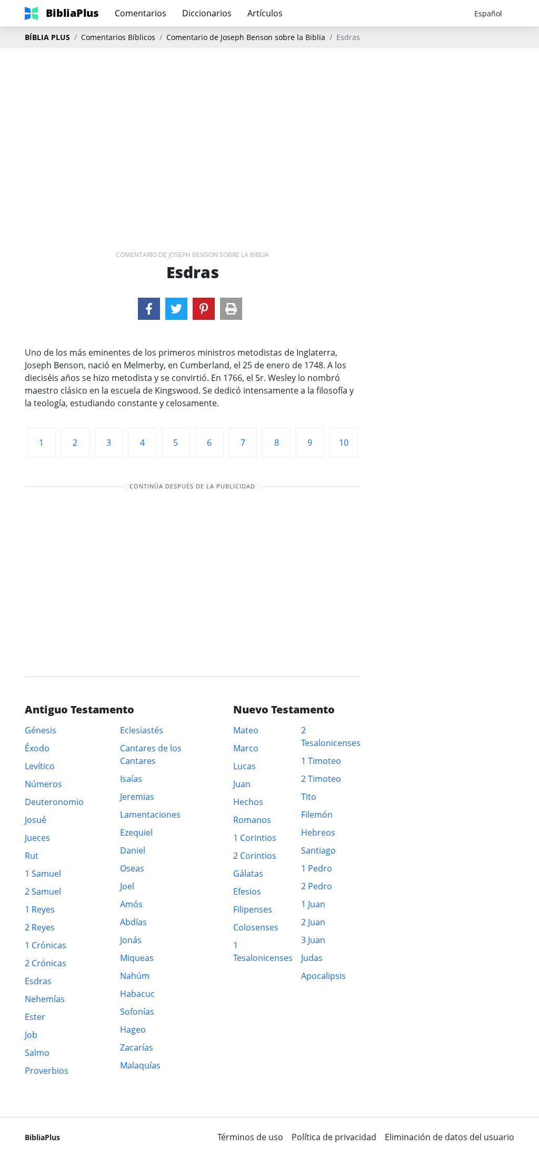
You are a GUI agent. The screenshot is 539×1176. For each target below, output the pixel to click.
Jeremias (137, 796)
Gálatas (248, 873)
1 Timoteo (321, 761)
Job (31, 1035)
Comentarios (140, 13)
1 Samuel (43, 873)
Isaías (131, 779)
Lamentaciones (150, 814)
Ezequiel (136, 832)
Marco (245, 748)
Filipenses (252, 909)
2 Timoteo (321, 779)
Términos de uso (250, 1137)
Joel (127, 886)
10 (343, 442)
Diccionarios (207, 13)
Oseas (132, 868)
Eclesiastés (141, 730)
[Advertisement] (269, 132)
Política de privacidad (334, 1137)
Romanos (252, 820)
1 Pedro (316, 868)
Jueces (37, 838)
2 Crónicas (45, 963)
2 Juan (313, 922)
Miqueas (137, 958)
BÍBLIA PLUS (47, 37)
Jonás (131, 940)
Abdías (133, 922)
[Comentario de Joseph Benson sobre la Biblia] (149, 309)
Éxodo (37, 748)
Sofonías (137, 1011)
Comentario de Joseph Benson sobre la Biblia (245, 37)
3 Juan (313, 940)
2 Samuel (43, 891)
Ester (35, 1017)
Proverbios (46, 1070)
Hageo (133, 1029)
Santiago (318, 850)
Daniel (132, 850)
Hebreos (318, 832)
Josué (35, 820)
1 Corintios (254, 838)
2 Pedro (316, 886)
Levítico (40, 766)
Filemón (317, 814)
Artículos (265, 13)
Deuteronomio (54, 802)
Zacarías (136, 1047)
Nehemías (45, 999)
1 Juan (313, 904)
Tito (308, 796)
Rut (31, 855)
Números (43, 784)
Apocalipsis (323, 976)
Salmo (37, 1053)
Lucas (244, 766)
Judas (312, 958)
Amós (131, 904)
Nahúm (134, 976)
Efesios (247, 891)
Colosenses (255, 927)
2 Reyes (40, 927)
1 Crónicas (45, 945)
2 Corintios (254, 855)
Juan (242, 784)
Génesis (40, 730)
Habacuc (137, 993)
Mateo (245, 730)
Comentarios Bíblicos (118, 37)
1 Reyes (40, 909)
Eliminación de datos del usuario (449, 1137)
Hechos (248, 802)
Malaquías (140, 1065)
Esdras (38, 981)
